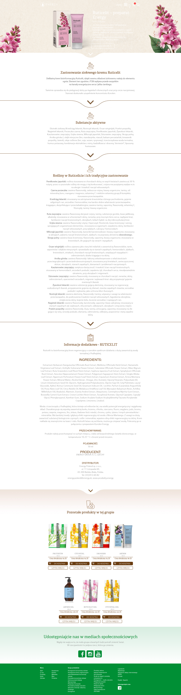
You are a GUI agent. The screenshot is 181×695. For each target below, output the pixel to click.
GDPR (120, 674)
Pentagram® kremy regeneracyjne (78, 672)
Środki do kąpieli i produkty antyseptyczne (102, 677)
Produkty (42, 674)
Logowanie (121, 669)
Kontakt (120, 676)
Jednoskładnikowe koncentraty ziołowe (77, 675)
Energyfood (71, 691)
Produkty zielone (99, 670)
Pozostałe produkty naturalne (76, 686)
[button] (58, 536)
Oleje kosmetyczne (99, 689)
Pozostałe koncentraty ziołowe (77, 678)
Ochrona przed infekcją (75, 680)
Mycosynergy (72, 682)
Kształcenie (55, 671)
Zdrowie (42, 678)
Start (41, 671)
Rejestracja (121, 671)
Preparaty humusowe (74, 684)
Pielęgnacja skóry (99, 686)
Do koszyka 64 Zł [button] (103, 46)
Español (125, 680)
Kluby (41, 676)
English (120, 680)
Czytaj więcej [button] (58, 568)
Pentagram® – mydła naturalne (103, 680)
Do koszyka (59, 563)
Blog (53, 676)
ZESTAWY (97, 691)
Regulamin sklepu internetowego (127, 672)
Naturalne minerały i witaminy (77, 687)
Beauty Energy (98, 687)
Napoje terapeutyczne (100, 672)
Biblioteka (54, 674)
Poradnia (54, 678)
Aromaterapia (98, 674)
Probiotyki (71, 689)
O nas (42, 672)
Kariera (54, 672)
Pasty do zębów (98, 684)
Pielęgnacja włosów (99, 682)
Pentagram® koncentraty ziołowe (78, 671)
